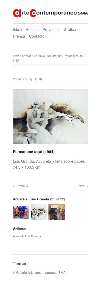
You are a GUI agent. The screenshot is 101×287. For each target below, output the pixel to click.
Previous (22, 186)
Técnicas (19, 263)
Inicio (17, 29)
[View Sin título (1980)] (56, 217)
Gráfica (70, 29)
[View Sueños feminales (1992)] (21, 217)
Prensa (19, 36)
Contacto (36, 36)
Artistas (32, 29)
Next (82, 186)
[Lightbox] (50, 144)
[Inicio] (50, 12)
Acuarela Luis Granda (47, 56)
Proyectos (51, 29)
